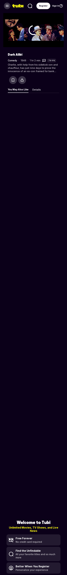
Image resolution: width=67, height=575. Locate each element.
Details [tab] (36, 89)
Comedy (12, 60)
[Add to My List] (13, 80)
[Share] (22, 80)
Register (43, 6)
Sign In (55, 6)
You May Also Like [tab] (18, 89)
